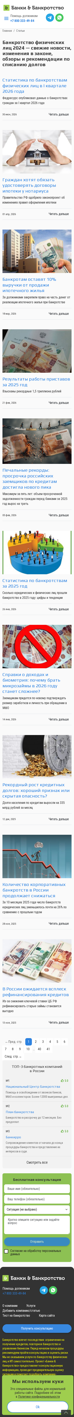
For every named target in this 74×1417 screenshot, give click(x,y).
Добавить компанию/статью (21, 1311)
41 (48, 1049)
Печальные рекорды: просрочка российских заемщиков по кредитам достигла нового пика (29, 478)
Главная (7, 30)
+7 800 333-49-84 (22, 21)
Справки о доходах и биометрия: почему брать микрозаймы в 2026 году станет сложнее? (31, 683)
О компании (9, 1306)
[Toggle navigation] (6, 18)
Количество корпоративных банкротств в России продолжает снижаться (34, 889)
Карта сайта (47, 1315)
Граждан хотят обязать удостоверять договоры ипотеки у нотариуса (29, 185)
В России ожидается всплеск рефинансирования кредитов (35, 991)
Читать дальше (59, 114)
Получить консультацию (37, 1328)
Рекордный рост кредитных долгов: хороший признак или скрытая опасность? (36, 790)
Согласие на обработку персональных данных (35, 1252)
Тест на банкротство (16, 1315)
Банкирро (13, 1137)
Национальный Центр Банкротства (33, 1087)
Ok (38, 1407)
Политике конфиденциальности (39, 1397)
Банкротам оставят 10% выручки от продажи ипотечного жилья (29, 284)
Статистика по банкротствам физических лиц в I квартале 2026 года (34, 85)
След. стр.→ (13, 1056)
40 (39, 1049)
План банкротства (20, 1112)
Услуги (30, 1306)
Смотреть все (37, 1162)
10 (28, 1049)
